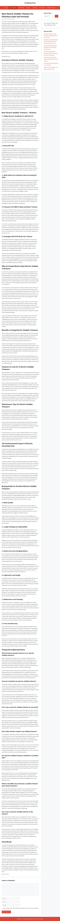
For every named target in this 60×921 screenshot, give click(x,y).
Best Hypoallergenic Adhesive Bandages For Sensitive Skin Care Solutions (50, 47)
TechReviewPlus (30, 3)
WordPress (41, 918)
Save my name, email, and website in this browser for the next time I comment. (20, 908)
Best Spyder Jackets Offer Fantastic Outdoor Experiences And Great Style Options (51, 53)
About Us (28, 7)
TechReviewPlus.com (28, 918)
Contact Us (35, 7)
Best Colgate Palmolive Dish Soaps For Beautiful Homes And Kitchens (51, 59)
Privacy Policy (42, 7)
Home (6, 7)
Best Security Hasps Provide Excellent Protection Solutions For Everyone (50, 35)
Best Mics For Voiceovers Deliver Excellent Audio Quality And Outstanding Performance (51, 41)
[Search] (56, 16)
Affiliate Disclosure (51, 7)
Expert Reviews (13, 7)
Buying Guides (21, 7)
